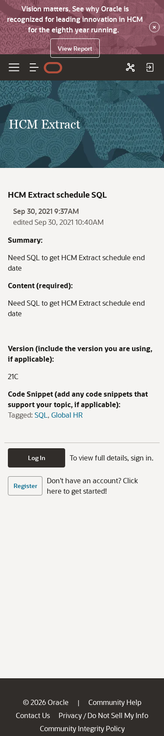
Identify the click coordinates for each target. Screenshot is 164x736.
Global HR (67, 414)
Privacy (70, 715)
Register (25, 485)
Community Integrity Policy (82, 728)
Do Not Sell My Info (117, 715)
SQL (41, 414)
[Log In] (149, 67)
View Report (75, 48)
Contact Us (33, 715)
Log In (36, 457)
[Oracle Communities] (130, 67)
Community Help (114, 702)
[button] (34, 67)
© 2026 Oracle (46, 702)
